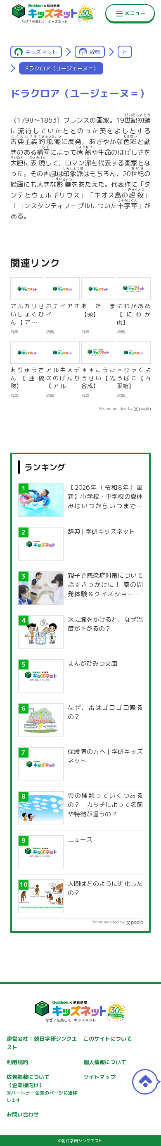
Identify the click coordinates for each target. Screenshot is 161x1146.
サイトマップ (99, 1077)
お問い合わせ (23, 1114)
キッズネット (41, 52)
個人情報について (104, 1062)
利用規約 (17, 1062)
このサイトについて (107, 1038)
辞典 (95, 52)
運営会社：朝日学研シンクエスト (42, 1043)
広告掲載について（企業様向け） (42, 1088)
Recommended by (116, 408)
